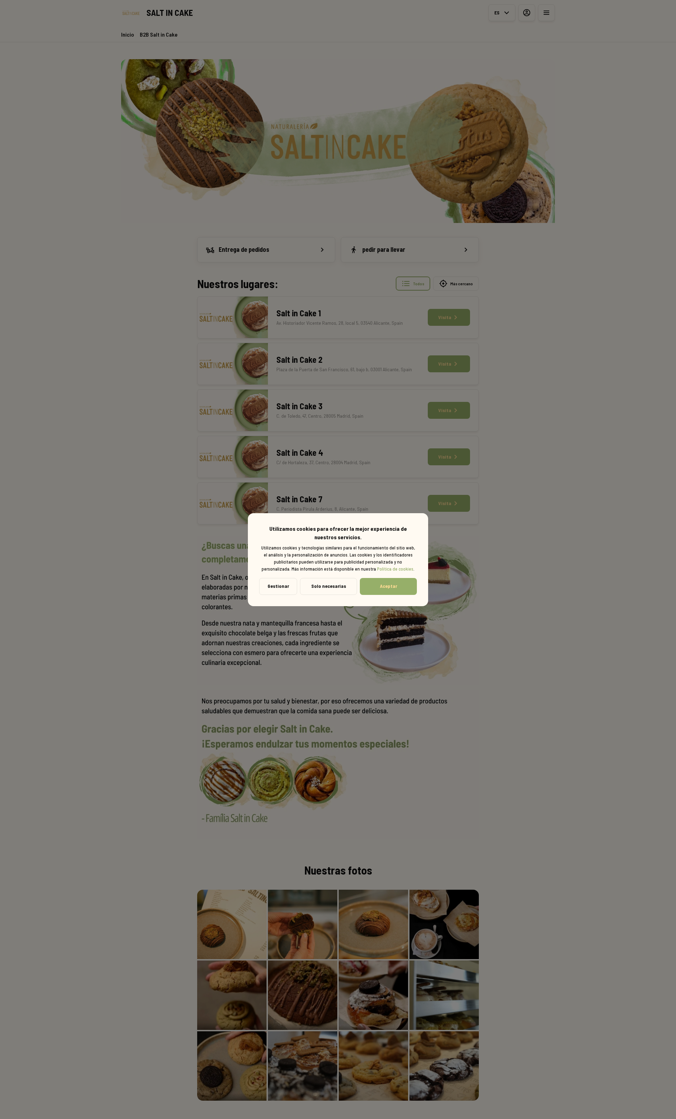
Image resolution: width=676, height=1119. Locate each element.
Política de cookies (395, 569)
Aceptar (388, 586)
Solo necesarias (328, 586)
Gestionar (278, 586)
